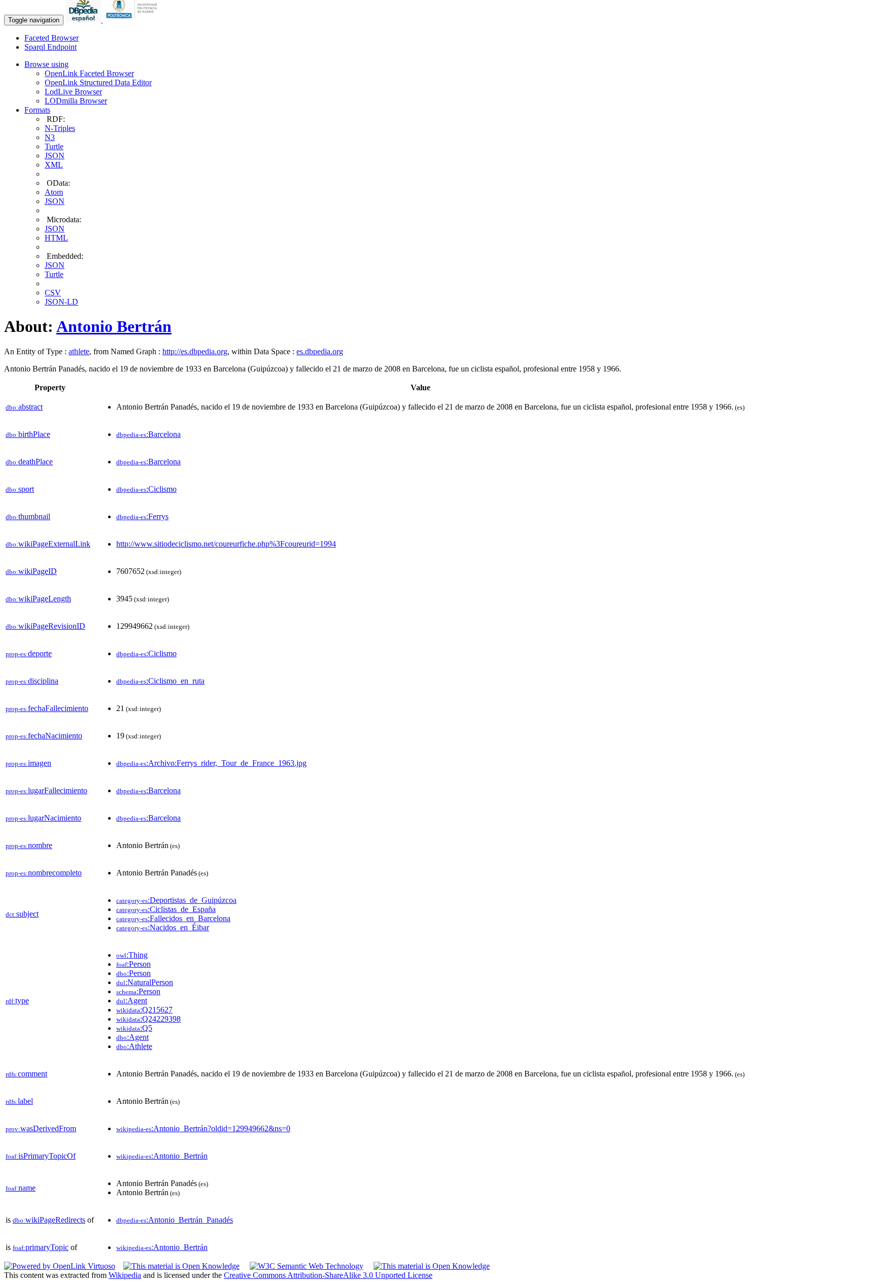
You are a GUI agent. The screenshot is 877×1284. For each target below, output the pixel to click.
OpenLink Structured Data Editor (98, 82)
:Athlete (134, 1046)
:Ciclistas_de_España (166, 909)
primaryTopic (41, 1247)
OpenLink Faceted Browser (89, 73)
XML (54, 164)
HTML (56, 237)
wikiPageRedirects (49, 1219)
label (19, 1101)
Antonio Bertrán (114, 326)
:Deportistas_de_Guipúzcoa (176, 900)
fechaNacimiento (44, 735)
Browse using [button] (46, 64)
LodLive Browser (73, 91)
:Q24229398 (148, 1019)
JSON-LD (61, 301)
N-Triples (60, 128)
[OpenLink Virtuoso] (59, 1266)
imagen (28, 763)
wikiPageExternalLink (48, 543)
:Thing (132, 955)
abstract (24, 406)
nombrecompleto (44, 872)
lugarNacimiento (43, 818)
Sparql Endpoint (50, 47)
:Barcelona (148, 434)
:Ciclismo (146, 489)
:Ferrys (142, 516)
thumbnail (28, 516)
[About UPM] (133, 19)
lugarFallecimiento (46, 790)
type (17, 1000)
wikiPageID (31, 571)
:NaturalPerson (144, 982)
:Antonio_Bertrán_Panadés (174, 1219)
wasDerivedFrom (41, 1128)
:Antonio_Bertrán (162, 1156)
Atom (54, 192)
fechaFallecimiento (47, 708)
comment (26, 1073)
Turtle (54, 146)
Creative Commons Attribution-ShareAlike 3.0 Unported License (328, 1275)
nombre (29, 845)
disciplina (32, 681)
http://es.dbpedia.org (194, 351)
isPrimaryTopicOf (41, 1156)
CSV (53, 292)
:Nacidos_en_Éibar (162, 927)
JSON (54, 155)
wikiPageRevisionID (45, 626)
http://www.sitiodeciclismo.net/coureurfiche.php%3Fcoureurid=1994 (226, 543)
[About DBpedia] (84, 19)
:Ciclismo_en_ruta (160, 681)
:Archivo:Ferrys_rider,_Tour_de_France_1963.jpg (211, 763)
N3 (50, 137)
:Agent (131, 1000)
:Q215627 (144, 1009)
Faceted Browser (51, 37)
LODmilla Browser (76, 100)
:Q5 (134, 1028)
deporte (29, 653)
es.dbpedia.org (319, 351)
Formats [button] (37, 110)
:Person (133, 964)
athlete (79, 351)
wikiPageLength (38, 598)
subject (22, 913)
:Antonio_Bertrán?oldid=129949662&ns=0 (203, 1128)
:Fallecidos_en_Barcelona (173, 918)
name (21, 1188)
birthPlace (28, 434)
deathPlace (29, 461)
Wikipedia (125, 1275)
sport (20, 489)
